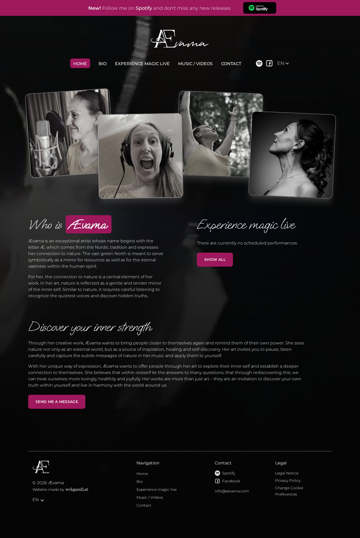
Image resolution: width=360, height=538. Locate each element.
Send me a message (57, 401)
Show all (215, 259)
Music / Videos (195, 63)
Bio (102, 63)
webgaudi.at (77, 489)
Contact (231, 63)
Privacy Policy (287, 480)
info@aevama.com (232, 491)
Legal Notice (286, 473)
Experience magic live (142, 63)
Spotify (228, 473)
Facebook (231, 481)
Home (80, 63)
